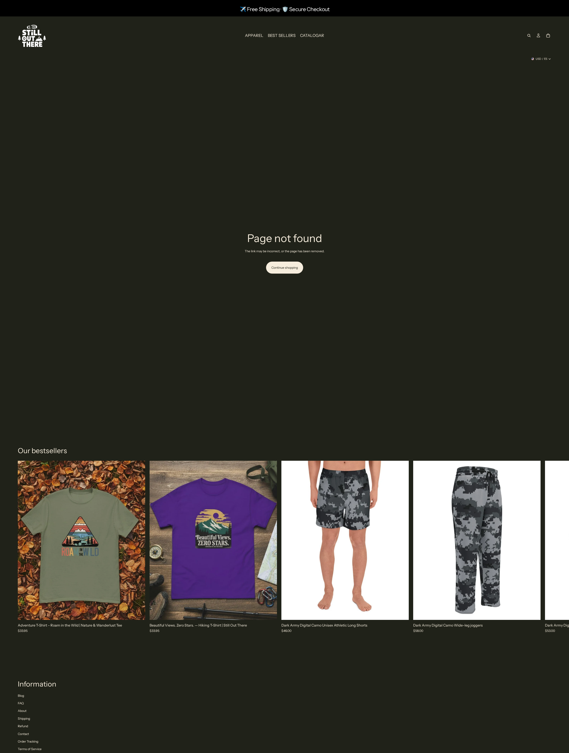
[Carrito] (548, 35)
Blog (21, 696)
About (22, 711)
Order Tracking (28, 741)
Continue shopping (284, 268)
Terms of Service (30, 749)
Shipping (24, 719)
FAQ (21, 703)
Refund (23, 726)
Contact (23, 734)
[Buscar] (529, 35)
